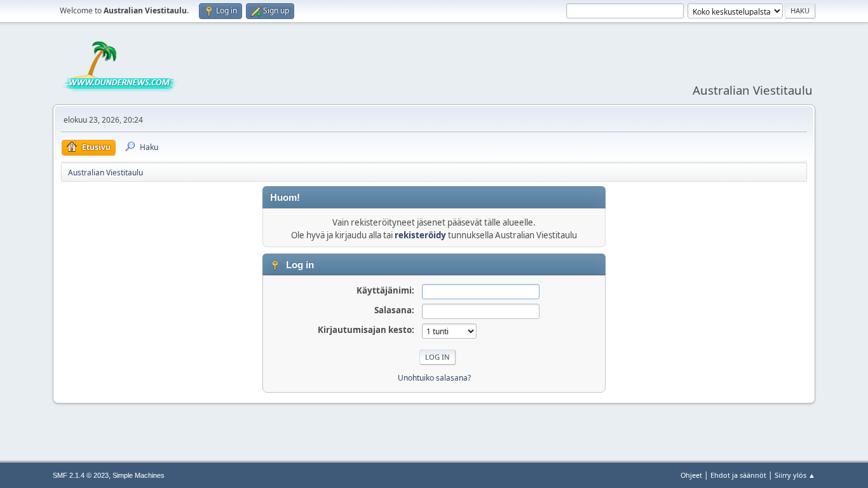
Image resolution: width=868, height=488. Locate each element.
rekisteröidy (420, 235)
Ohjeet (691, 475)
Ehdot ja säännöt (738, 475)
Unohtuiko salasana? (434, 377)
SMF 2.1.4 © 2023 (81, 475)
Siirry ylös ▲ (795, 475)
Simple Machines (138, 475)
